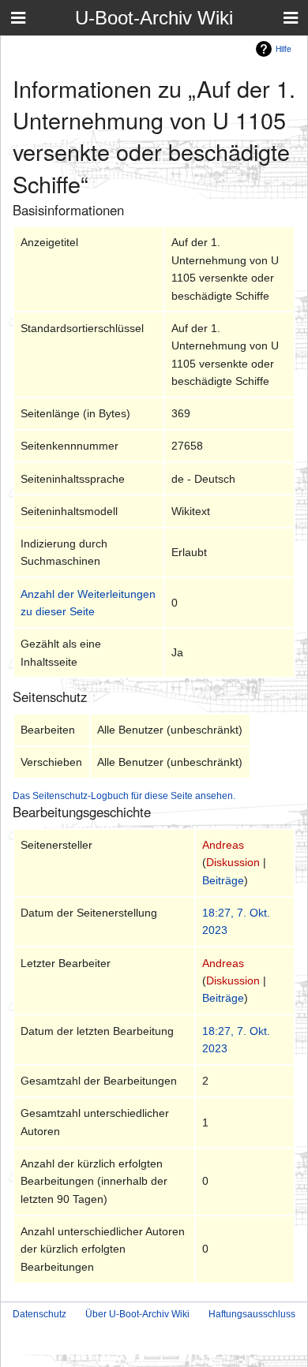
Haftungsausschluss (251, 1314)
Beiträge (223, 880)
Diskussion (233, 862)
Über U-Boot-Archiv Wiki (137, 1314)
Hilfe (283, 48)
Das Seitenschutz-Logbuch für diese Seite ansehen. (124, 795)
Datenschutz (39, 1314)
